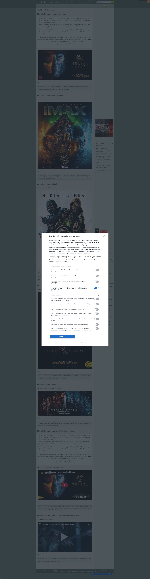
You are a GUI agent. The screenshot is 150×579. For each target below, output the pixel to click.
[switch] (96, 270)
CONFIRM (62, 337)
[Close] (105, 236)
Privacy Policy (85, 343)
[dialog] (75, 289)
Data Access (75, 343)
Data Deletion (65, 343)
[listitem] (75, 266)
